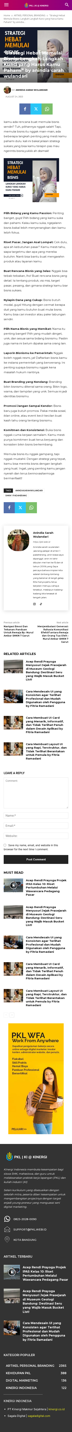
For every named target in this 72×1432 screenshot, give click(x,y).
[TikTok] (41, 603)
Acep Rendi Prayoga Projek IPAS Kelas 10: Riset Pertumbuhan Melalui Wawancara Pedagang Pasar (46, 887)
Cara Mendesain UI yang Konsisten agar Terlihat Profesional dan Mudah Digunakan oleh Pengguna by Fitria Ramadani (45, 699)
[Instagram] (34, 603)
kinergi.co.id (57, 1409)
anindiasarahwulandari (29, 490)
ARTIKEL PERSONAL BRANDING (29, 15)
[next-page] (12, 1015)
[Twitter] (36, 109)
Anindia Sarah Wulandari (32, 90)
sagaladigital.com (39, 1416)
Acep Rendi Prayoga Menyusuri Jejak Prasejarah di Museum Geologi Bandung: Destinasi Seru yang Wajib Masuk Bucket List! (46, 670)
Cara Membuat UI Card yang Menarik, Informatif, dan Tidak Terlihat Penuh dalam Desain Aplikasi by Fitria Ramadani (45, 725)
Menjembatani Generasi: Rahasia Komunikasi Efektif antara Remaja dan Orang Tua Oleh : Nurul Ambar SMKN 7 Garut (52, 634)
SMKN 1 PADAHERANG (16, 495)
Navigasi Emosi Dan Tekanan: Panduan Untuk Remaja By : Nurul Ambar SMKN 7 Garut (18, 631)
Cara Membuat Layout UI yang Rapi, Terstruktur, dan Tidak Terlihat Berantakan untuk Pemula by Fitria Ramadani (46, 751)
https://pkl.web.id (41, 542)
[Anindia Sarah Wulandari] (8, 90)
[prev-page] (6, 1015)
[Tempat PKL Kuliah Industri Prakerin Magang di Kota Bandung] (36, 5)
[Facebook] (24, 109)
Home (7, 15)
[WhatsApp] (47, 109)
